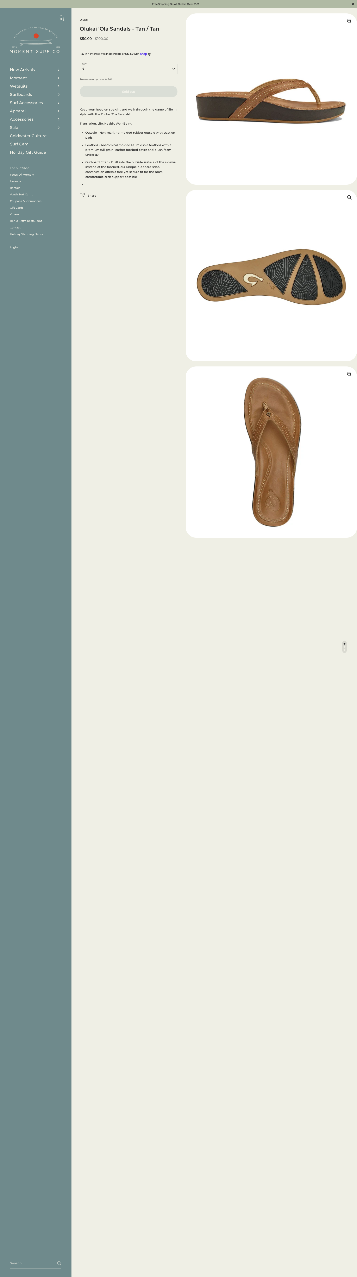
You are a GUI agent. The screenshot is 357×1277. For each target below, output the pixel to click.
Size (84, 64)
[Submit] (59, 1263)
